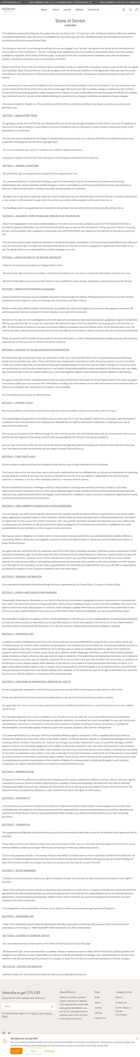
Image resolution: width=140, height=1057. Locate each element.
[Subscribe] (52, 1006)
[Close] (137, 1038)
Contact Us (100, 1018)
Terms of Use (37, 1013)
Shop (97, 997)
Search (118, 997)
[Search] (123, 9)
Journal (98, 1007)
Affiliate (98, 1012)
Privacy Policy (90, 1045)
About (97, 1002)
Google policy (102, 1045)
